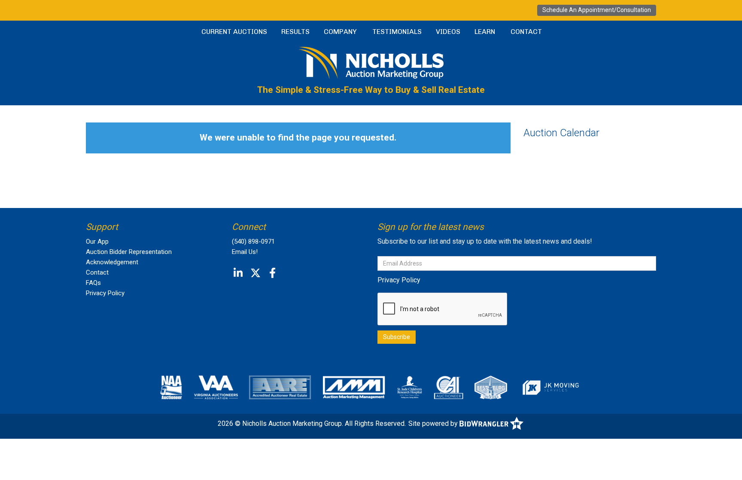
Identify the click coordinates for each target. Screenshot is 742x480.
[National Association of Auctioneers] (171, 387)
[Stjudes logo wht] (410, 387)
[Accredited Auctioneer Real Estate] (280, 387)
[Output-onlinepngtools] (550, 387)
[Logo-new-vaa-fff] (216, 387)
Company (340, 32)
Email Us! (245, 252)
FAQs (93, 283)
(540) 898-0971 (253, 241)
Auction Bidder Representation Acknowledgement (129, 257)
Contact (526, 32)
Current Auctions (234, 32)
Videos (448, 32)
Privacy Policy (105, 293)
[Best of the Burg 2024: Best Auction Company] (491, 387)
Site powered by (433, 423)
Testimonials (397, 32)
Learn (484, 32)
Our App (97, 241)
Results (295, 32)
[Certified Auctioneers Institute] (448, 387)
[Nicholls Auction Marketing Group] (371, 62)
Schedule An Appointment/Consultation (596, 9)
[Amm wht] (353, 387)
